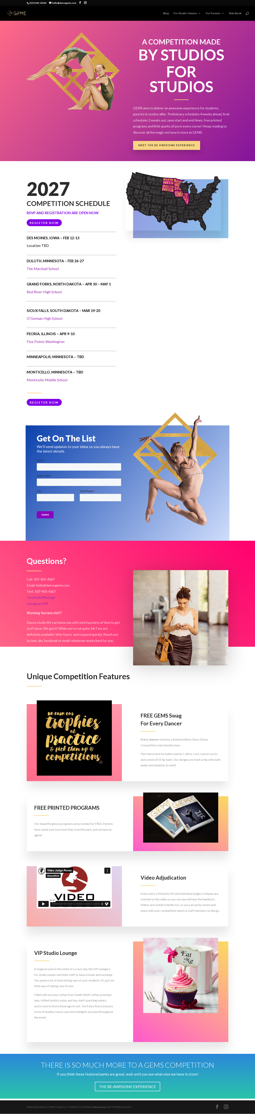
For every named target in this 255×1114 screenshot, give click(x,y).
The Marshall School (43, 269)
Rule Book (235, 13)
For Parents (213, 13)
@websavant (100, 1107)
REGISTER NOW (44, 222)
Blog (166, 13)
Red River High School (44, 292)
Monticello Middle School (47, 380)
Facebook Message (41, 597)
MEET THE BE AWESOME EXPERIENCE (166, 145)
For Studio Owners (185, 13)
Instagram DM (37, 603)
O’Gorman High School (44, 318)
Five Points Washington (45, 341)
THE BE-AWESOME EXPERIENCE (127, 1086)
